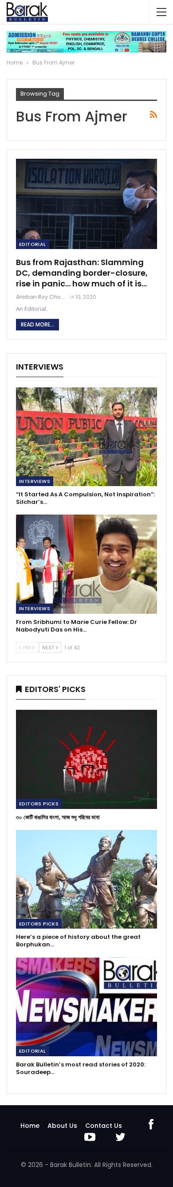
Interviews (34, 481)
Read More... (37, 324)
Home (29, 1125)
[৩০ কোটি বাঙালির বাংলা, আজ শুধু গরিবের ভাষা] (86, 759)
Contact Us (103, 1125)
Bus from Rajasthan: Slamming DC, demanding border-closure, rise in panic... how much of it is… (82, 273)
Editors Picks (39, 803)
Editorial (32, 244)
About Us (62, 1125)
